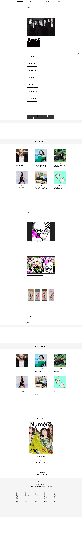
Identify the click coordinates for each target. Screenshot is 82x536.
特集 (33, 3)
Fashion (27, 1)
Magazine (49, 1)
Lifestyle (32, 435)
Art (32, 1)
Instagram (44, 145)
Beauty (30, 1)
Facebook (37, 145)
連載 (44, 3)
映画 (36, 3)
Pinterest (47, 145)
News (31, 3)
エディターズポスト (48, 3)
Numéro (20, 1)
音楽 (38, 3)
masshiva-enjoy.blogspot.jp (33, 325)
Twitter (39, 145)
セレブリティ (41, 3)
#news (29, 331)
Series (43, 1)
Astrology (46, 1)
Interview (39, 1)
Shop (53, 1)
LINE (35, 145)
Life (37, 1)
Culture (35, 1)
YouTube (42, 145)
